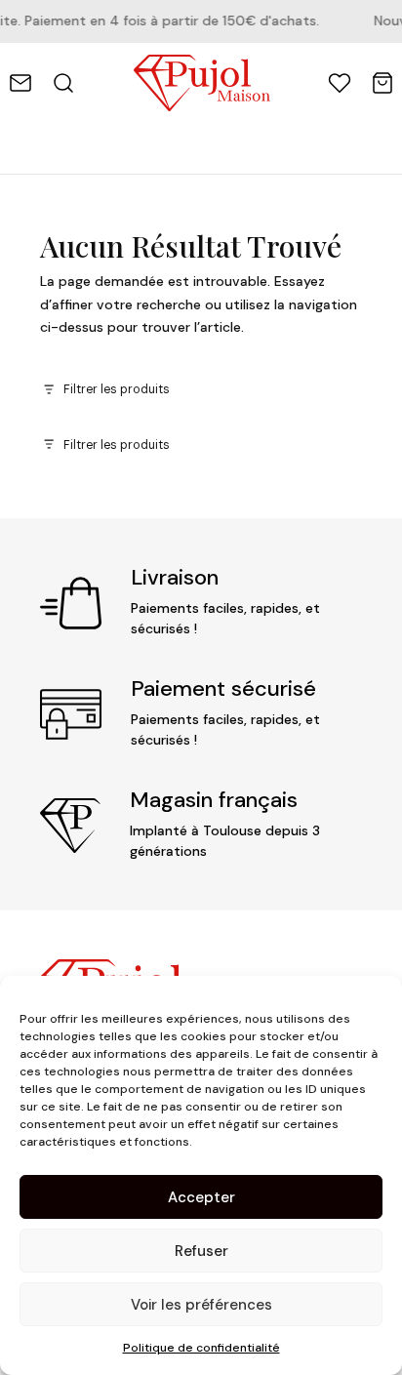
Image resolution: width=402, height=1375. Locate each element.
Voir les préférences (201, 1304)
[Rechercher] (63, 82)
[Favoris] (339, 82)
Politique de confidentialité (201, 1347)
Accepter (201, 1197)
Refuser (201, 1251)
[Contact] (20, 82)
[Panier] (382, 82)
